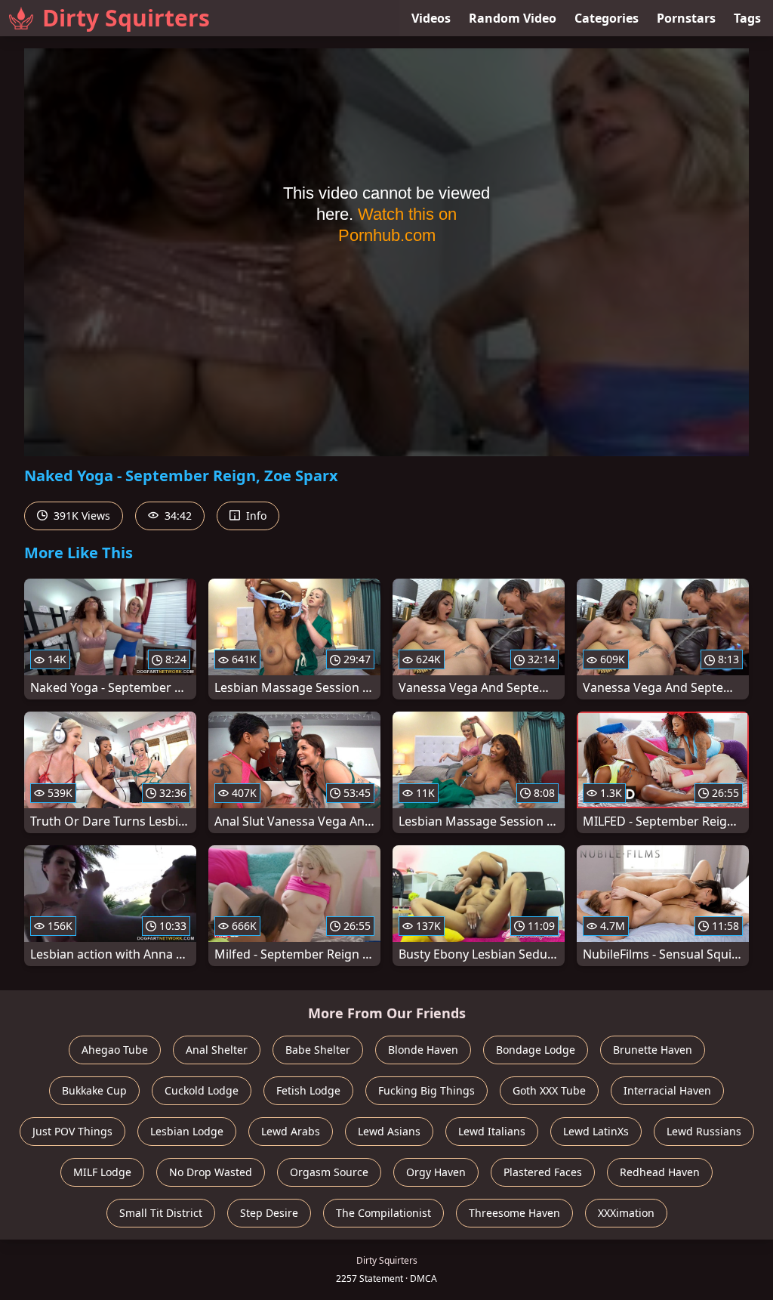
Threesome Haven (514, 1213)
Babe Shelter (317, 1049)
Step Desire (269, 1213)
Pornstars (686, 18)
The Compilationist (383, 1213)
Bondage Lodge (535, 1049)
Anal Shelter (217, 1049)
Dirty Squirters (126, 17)
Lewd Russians (704, 1131)
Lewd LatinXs (596, 1131)
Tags (747, 18)
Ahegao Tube (115, 1049)
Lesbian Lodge (186, 1131)
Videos (431, 18)
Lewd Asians (389, 1131)
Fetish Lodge (308, 1090)
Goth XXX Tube (549, 1090)
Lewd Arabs (290, 1131)
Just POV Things (72, 1131)
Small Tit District (160, 1213)
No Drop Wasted (210, 1172)
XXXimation (626, 1213)
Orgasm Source (329, 1172)
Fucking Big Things (426, 1090)
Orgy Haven (436, 1172)
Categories (606, 18)
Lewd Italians (491, 1131)
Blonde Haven (423, 1049)
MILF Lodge (102, 1172)
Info (254, 515)
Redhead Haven (660, 1172)
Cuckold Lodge (202, 1090)
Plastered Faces (543, 1172)
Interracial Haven (667, 1090)
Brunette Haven (652, 1049)
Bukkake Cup (94, 1090)
